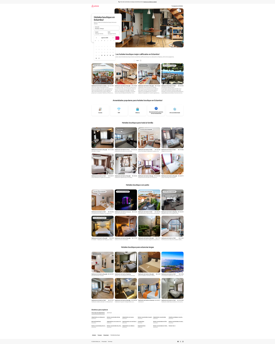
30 (96, 58)
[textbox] (100, 34)
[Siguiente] (140, 60)
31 (99, 58)
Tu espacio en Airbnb (177, 6)
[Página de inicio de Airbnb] (95, 6)
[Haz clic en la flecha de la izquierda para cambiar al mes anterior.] (96, 37)
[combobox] (106, 28)
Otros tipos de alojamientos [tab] (98, 312)
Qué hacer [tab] (109, 312)
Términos (110, 341)
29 (113, 55)
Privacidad (104, 341)
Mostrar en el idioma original (150, 2)
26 (104, 55)
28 (110, 55)
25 (101, 55)
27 (107, 55)
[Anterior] (134, 60)
